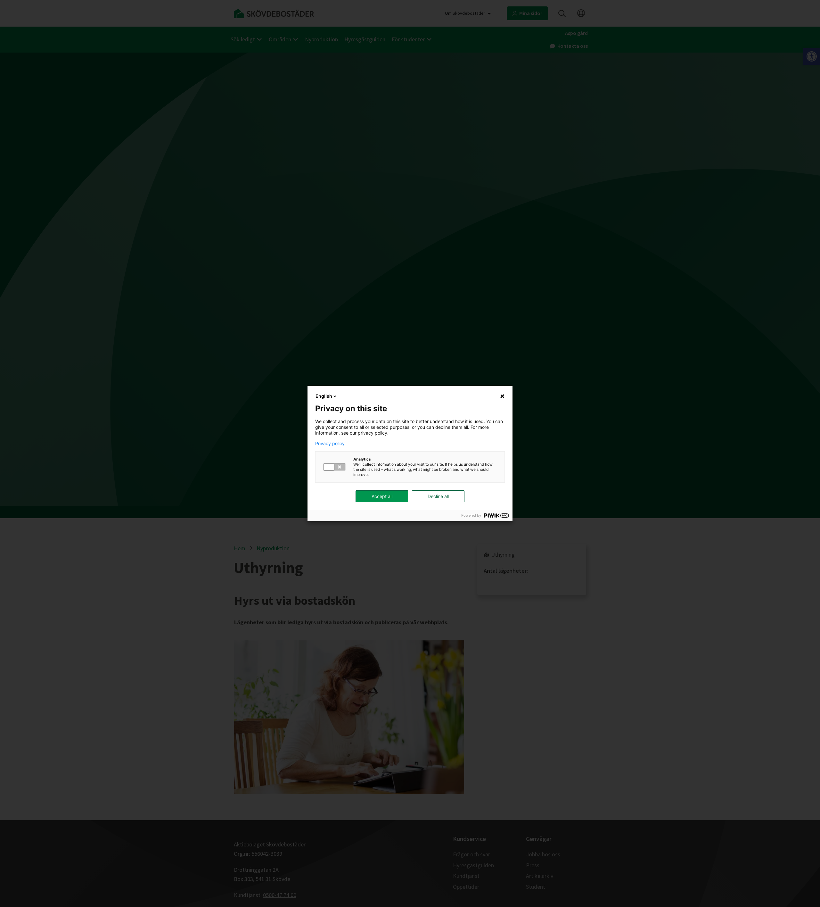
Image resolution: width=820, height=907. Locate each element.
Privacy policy (330, 443)
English (324, 396)
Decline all (438, 496)
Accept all (382, 496)
